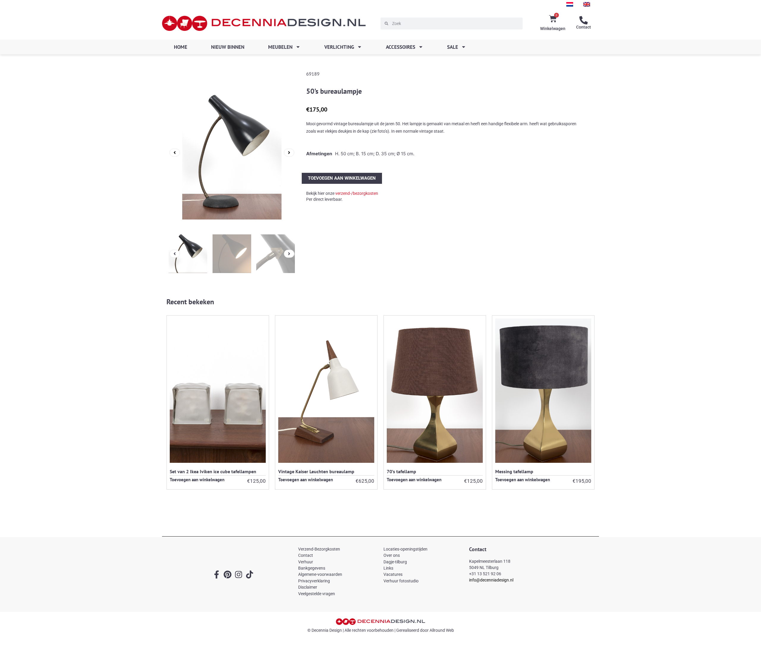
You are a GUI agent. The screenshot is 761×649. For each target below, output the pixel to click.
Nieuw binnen (227, 47)
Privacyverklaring (314, 581)
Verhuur (305, 561)
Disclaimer (307, 587)
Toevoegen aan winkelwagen (342, 178)
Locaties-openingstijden (405, 549)
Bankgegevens (311, 568)
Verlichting (339, 47)
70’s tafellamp (401, 471)
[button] (174, 152)
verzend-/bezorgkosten (356, 193)
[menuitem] (569, 4)
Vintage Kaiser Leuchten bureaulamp (316, 471)
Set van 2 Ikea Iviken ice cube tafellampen (213, 471)
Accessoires (400, 47)
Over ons (391, 555)
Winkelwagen (552, 28)
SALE (452, 47)
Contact (583, 27)
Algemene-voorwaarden (320, 574)
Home (180, 47)
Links (388, 568)
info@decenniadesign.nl (491, 580)
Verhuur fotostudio (401, 581)
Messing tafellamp (514, 471)
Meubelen (280, 47)
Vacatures (392, 574)
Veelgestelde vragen (316, 593)
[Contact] (583, 20)
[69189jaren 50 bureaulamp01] (231, 152)
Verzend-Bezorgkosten (319, 549)
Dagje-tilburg (395, 561)
